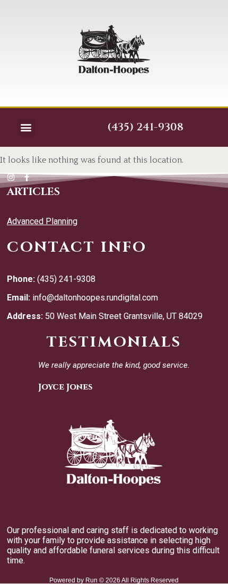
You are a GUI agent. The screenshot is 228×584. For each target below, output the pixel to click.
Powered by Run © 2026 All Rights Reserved (114, 580)
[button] (26, 127)
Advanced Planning (42, 221)
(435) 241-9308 (145, 127)
